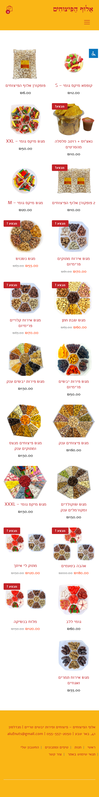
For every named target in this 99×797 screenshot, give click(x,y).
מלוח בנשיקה (25, 621)
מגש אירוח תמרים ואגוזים (73, 680)
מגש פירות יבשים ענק (25, 381)
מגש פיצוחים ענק (74, 443)
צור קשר (55, 754)
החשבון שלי (29, 747)
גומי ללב (73, 621)
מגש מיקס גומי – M (25, 203)
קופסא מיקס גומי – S (73, 85)
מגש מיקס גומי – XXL (25, 141)
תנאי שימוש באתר (81, 754)
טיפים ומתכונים (56, 747)
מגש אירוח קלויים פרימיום (25, 322)
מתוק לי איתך (25, 565)
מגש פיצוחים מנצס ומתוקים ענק (25, 445)
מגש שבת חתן (74, 320)
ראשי (91, 747)
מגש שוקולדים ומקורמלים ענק (74, 507)
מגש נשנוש (25, 258)
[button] (78, 77)
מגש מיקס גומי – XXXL (25, 504)
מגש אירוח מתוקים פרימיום (73, 261)
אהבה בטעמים (73, 566)
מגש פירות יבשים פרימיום (74, 384)
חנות (77, 747)
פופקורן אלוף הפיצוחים (25, 85)
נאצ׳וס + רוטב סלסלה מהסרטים (74, 144)
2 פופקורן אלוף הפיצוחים (73, 203)
